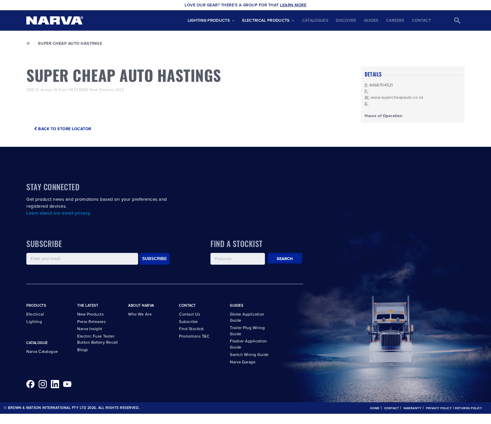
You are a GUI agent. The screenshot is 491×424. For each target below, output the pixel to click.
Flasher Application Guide (248, 344)
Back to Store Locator (64, 129)
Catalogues (315, 20)
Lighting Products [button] (209, 20)
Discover (346, 20)
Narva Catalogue (42, 352)
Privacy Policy (439, 408)
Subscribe (188, 322)
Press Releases (91, 322)
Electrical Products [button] (265, 20)
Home (375, 408)
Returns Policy (468, 408)
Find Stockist (191, 329)
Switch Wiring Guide (249, 355)
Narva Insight (89, 329)
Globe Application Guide (247, 317)
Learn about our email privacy (58, 213)
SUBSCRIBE (154, 258)
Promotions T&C (194, 336)
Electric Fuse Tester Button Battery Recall (97, 339)
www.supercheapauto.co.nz (397, 97)
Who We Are (140, 314)
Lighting (34, 322)
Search (285, 259)
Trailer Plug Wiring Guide (247, 331)
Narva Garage (242, 362)
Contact (421, 20)
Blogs (82, 350)
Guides (371, 20)
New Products (90, 314)
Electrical (35, 314)
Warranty (412, 408)
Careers (395, 20)
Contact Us (189, 314)
